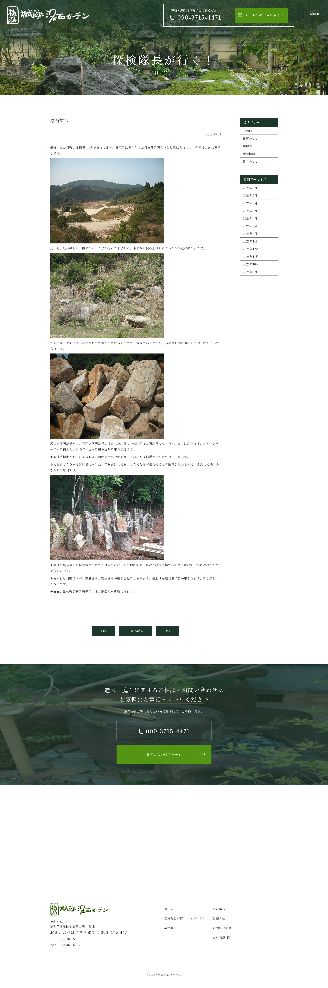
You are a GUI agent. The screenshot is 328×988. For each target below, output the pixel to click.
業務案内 (170, 928)
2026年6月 (250, 203)
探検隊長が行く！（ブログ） (184, 918)
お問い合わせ (222, 928)
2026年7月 (250, 195)
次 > (168, 631)
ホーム (168, 909)
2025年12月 (251, 249)
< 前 (103, 631)
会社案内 (219, 909)
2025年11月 (251, 256)
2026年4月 (250, 218)
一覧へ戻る (136, 631)
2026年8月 (250, 188)
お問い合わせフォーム (164, 754)
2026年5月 (250, 211)
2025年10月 (251, 264)
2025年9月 (250, 272)
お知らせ (219, 918)
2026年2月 (250, 233)
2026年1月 (250, 241)
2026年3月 (250, 226)
